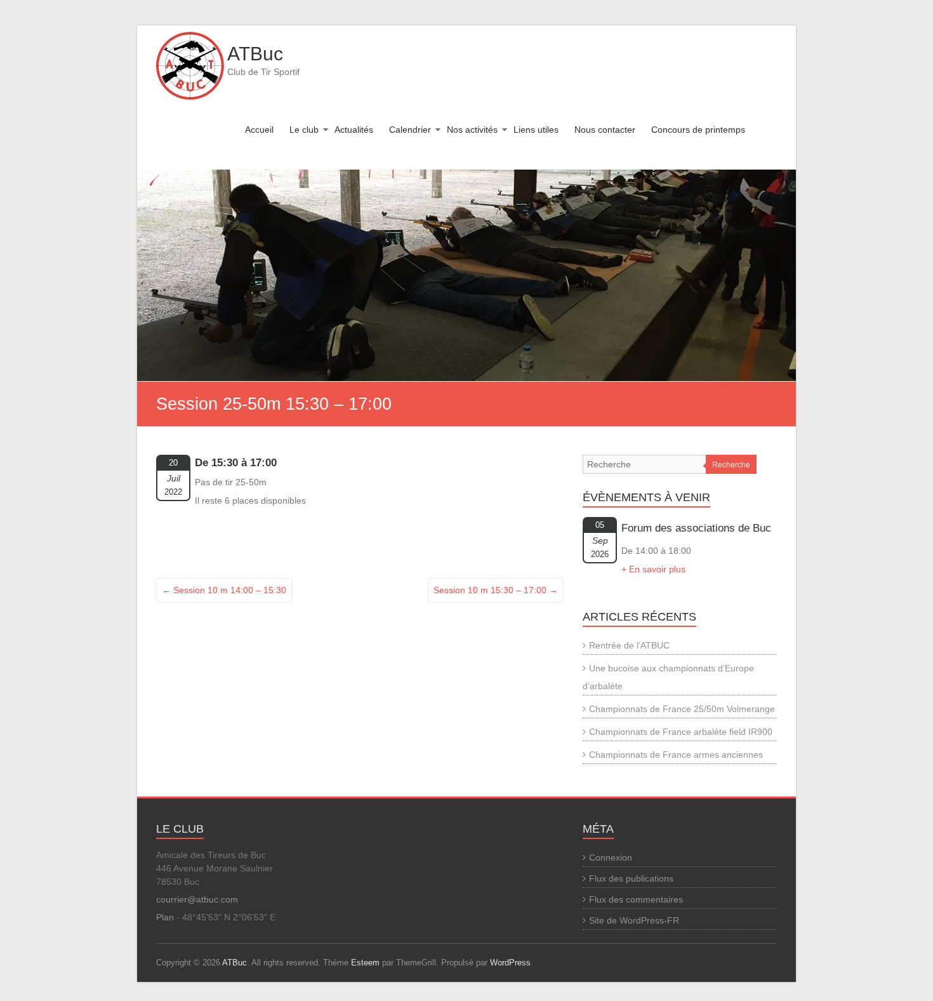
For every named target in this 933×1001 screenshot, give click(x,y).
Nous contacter (604, 129)
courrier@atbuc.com (197, 899)
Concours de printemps (698, 129)
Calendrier (410, 129)
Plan (165, 917)
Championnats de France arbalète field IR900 (680, 732)
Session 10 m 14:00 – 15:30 (224, 590)
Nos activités (472, 129)
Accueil (259, 129)
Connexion (610, 857)
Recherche (731, 464)
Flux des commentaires (636, 899)
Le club (304, 129)
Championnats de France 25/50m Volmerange (682, 709)
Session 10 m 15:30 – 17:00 (495, 590)
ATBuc (255, 53)
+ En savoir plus (653, 569)
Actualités (353, 129)
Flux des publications (631, 878)
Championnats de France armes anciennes (676, 754)
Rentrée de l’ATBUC (629, 645)
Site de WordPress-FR (634, 920)
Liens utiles (536, 129)
